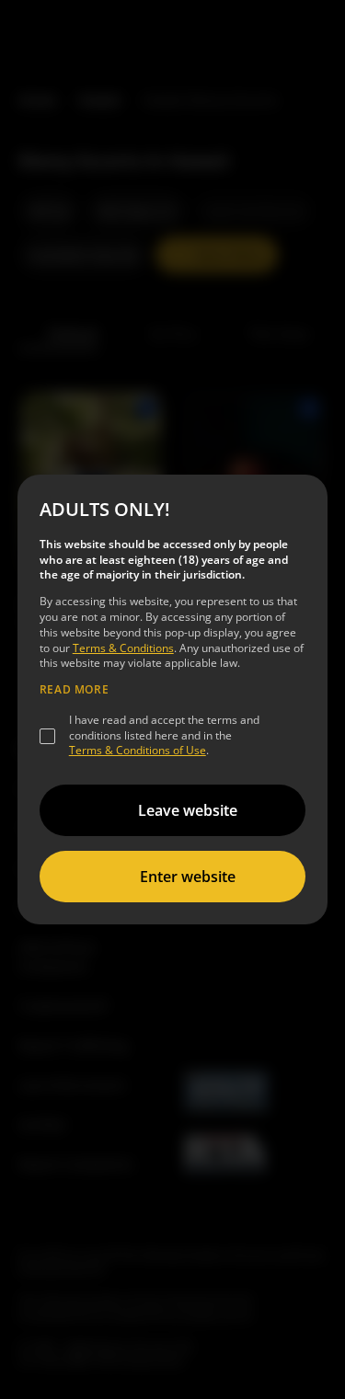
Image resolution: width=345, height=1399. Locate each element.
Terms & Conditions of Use (137, 750)
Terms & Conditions (123, 648)
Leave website (187, 810)
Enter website (188, 876)
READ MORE (74, 689)
